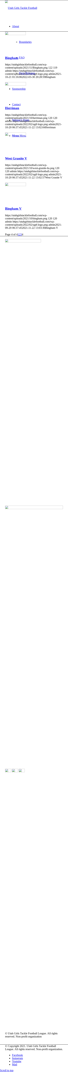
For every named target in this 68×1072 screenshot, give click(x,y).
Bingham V (13, 208)
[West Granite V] (15, 134)
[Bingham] (15, 34)
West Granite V (16, 158)
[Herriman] (15, 84)
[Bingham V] (15, 185)
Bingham (11, 58)
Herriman (12, 108)
